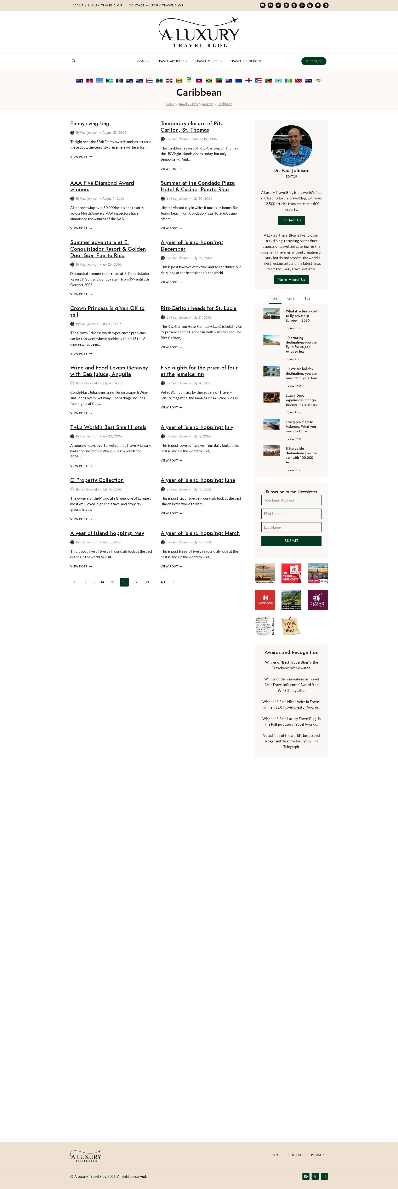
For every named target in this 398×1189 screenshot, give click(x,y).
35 (113, 582)
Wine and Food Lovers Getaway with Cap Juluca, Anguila (109, 371)
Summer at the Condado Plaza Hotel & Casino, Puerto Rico (198, 186)
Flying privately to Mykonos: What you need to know (301, 427)
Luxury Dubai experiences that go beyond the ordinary (301, 400)
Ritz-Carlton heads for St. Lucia (199, 308)
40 (163, 582)
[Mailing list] (262, 5)
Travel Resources (245, 61)
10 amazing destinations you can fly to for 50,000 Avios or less (301, 345)
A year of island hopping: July (197, 427)
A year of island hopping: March (200, 533)
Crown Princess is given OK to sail (107, 311)
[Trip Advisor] (302, 5)
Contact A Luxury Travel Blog (156, 5)
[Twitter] (278, 5)
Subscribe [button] (314, 61)
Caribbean (225, 104)
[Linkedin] (286, 5)
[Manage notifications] (386, 1178)
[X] (315, 1176)
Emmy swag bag (89, 123)
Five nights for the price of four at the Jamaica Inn (199, 371)
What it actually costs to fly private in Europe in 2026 (302, 316)
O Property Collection (97, 480)
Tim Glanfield (89, 383)
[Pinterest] (294, 5)
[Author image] (72, 133)
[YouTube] (318, 5)
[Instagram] (310, 5)
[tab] (275, 299)
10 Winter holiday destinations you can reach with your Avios (302, 373)
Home (170, 104)
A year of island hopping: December (192, 245)
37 (135, 582)
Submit (291, 540)
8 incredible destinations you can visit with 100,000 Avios (301, 455)
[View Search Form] (74, 61)
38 (147, 582)
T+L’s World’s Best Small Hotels (108, 427)
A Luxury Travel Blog (90, 1176)
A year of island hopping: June (198, 480)
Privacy (317, 1155)
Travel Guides (188, 104)
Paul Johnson (89, 132)
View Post (81, 156)
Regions (208, 104)
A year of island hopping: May (107, 533)
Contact (296, 1155)
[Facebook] (270, 5)
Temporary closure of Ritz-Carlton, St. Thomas (192, 126)
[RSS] (326, 5)
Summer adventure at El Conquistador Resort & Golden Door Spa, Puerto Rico (108, 248)
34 (102, 582)
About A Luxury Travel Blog (98, 5)
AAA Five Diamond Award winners (102, 186)
